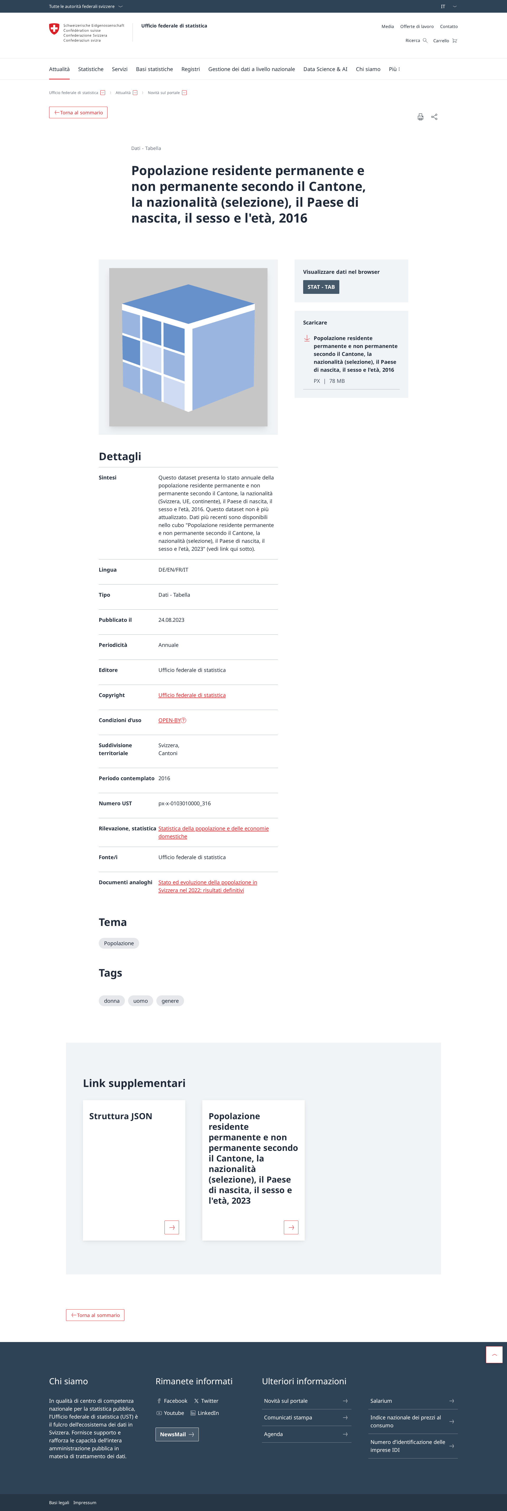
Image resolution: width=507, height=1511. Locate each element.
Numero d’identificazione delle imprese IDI (407, 1445)
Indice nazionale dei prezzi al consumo (405, 1421)
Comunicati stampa (288, 1417)
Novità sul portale (286, 1400)
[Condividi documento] (434, 117)
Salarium (381, 1400)
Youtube (174, 1412)
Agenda (273, 1434)
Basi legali (59, 1502)
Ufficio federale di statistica (174, 25)
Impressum (84, 1502)
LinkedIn (208, 1412)
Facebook (175, 1400)
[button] (59, 68)
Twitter (209, 1400)
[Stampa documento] (420, 117)
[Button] (172, 1227)
